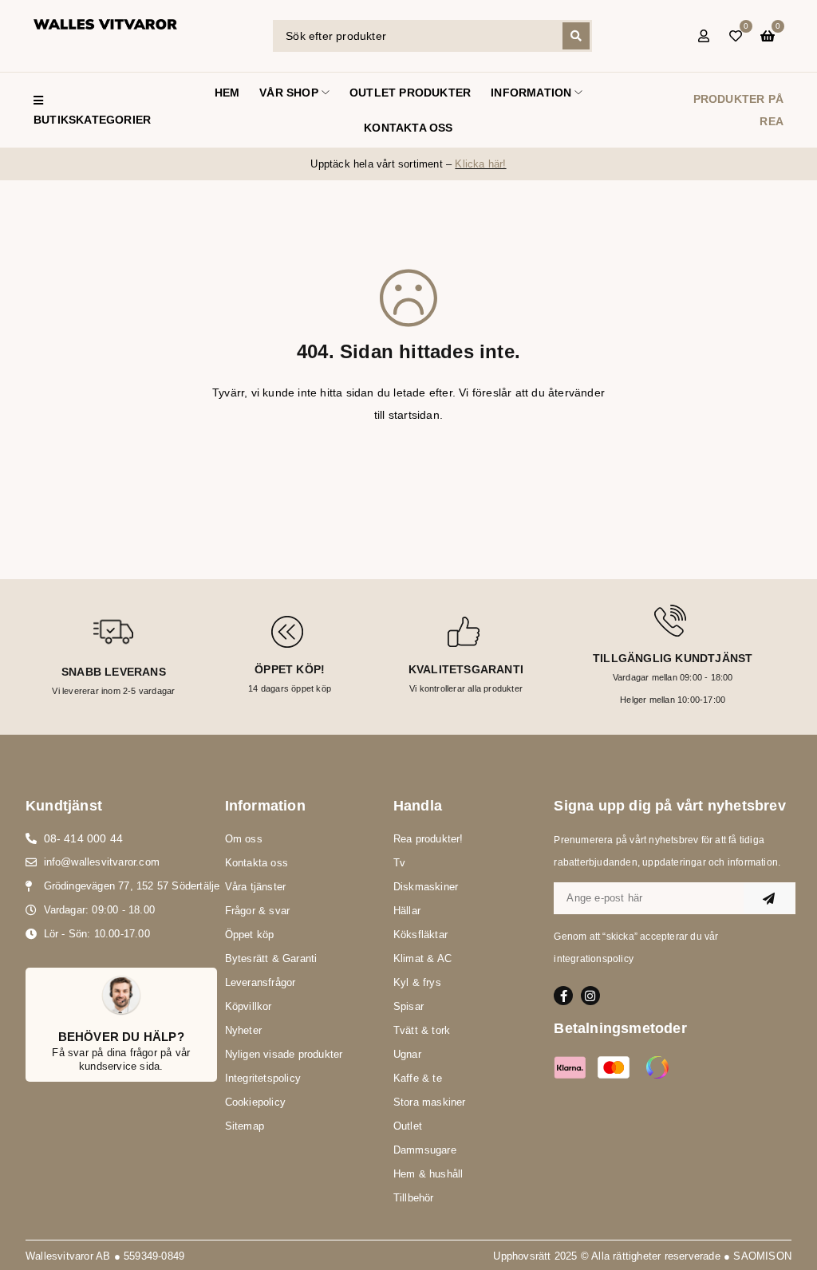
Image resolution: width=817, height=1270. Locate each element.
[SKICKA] (769, 898)
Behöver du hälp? (121, 1036)
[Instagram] (590, 995)
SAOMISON (762, 1256)
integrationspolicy (593, 958)
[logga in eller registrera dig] (704, 36)
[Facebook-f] (563, 995)
